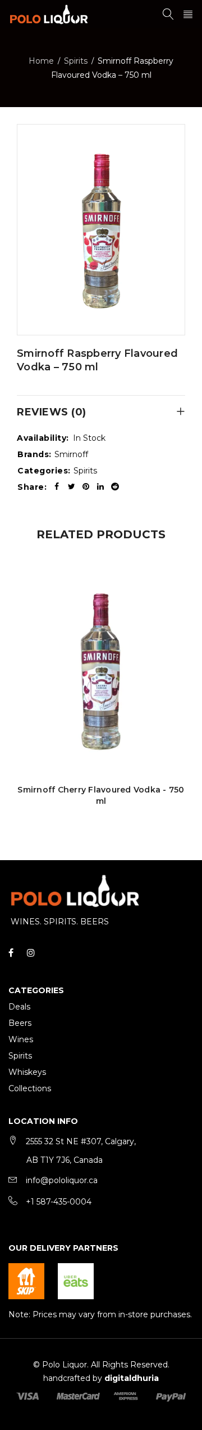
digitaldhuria (131, 1378)
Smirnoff (71, 454)
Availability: (43, 438)
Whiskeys (27, 1072)
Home (41, 61)
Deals (19, 1007)
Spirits (76, 61)
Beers (19, 1023)
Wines (20, 1039)
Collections (29, 1088)
